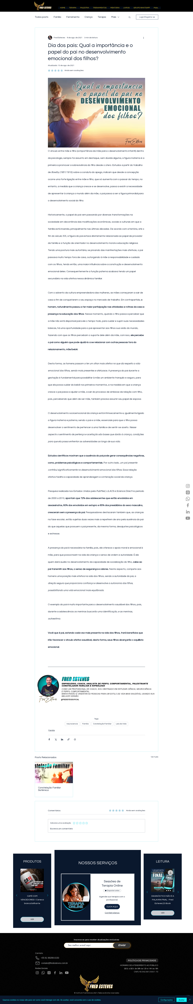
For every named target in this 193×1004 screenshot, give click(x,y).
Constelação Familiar (102, 724)
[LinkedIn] (187, 511)
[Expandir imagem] (96, 688)
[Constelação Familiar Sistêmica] (54, 772)
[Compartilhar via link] (68, 739)
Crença (88, 17)
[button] (72, 8)
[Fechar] (189, 1000)
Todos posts (41, 17)
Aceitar (181, 999)
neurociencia (72, 724)
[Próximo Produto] (47, 895)
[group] (32, 895)
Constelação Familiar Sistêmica (49, 788)
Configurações (167, 999)
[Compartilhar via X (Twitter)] (55, 739)
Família (57, 17)
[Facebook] (187, 505)
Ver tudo (154, 757)
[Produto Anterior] (16, 895)
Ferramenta (72, 17)
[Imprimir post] (75, 739)
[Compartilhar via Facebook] (49, 739)
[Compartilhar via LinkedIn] (62, 739)
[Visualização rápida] (32, 880)
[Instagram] (187, 486)
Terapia (102, 17)
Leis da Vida (121, 724)
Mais (113, 17)
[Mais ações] (143, 37)
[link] (112, 883)
